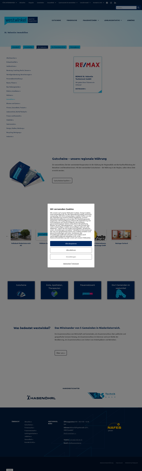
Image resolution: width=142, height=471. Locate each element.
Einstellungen (71, 257)
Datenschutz (67, 263)
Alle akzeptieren (71, 243)
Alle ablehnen (71, 250)
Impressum (75, 263)
